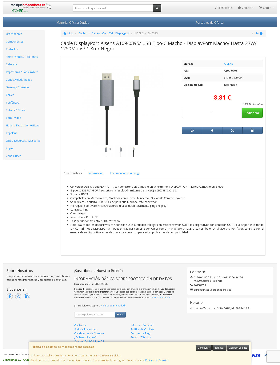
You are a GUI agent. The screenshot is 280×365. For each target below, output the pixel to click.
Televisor (11, 64)
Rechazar (219, 347)
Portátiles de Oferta (209, 22)
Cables (10, 95)
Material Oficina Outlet (72, 22)
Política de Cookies (157, 360)
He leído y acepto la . (101, 305)
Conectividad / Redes (19, 79)
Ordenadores (14, 34)
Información (95, 173)
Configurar (204, 347)
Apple (9, 148)
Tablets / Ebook (15, 110)
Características (73, 173)
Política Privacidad (85, 329)
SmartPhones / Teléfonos (22, 57)
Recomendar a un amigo (125, 173)
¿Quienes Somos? (85, 337)
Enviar (120, 314)
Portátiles (12, 49)
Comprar (252, 113)
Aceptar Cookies (238, 347)
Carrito (267, 8)
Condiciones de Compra (89, 333)
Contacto (247, 8)
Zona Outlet (13, 156)
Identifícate (225, 8)
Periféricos (12, 102)
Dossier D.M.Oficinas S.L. (89, 341)
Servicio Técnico (141, 337)
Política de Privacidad (161, 297)
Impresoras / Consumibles (22, 72)
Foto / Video (13, 118)
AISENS (228, 63)
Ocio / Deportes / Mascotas (23, 140)
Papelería (11, 133)
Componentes (14, 41)
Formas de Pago (141, 333)
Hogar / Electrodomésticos (22, 125)
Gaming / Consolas (17, 87)
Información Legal (142, 325)
